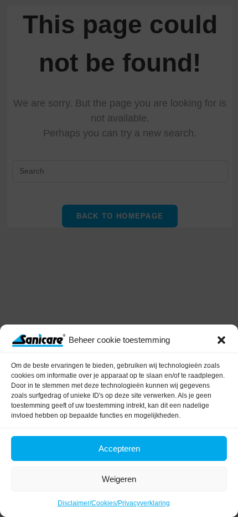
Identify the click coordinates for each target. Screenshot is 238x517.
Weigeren (119, 479)
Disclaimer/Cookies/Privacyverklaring (114, 503)
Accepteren (119, 448)
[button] (221, 340)
